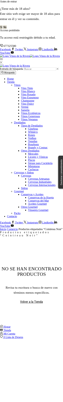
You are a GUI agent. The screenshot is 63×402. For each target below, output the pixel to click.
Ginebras (33, 128)
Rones (31, 135)
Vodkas (32, 138)
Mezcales (33, 153)
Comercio (12, 229)
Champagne (27, 100)
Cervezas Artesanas (39, 178)
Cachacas (33, 169)
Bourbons (33, 144)
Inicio (3, 229)
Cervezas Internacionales (41, 185)
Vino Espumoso (30, 97)
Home (10, 78)
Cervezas (26, 175)
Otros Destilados (30, 150)
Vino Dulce (27, 103)
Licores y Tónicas (38, 156)
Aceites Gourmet (37, 203)
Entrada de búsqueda (11, 68)
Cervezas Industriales (39, 181)
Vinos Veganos (29, 119)
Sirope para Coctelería (40, 163)
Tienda (11, 81)
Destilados (20, 122)
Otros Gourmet (29, 206)
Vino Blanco (28, 91)
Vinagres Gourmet (38, 210)
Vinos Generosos (30, 116)
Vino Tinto (27, 88)
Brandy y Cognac (38, 147)
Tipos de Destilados (32, 125)
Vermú (24, 106)
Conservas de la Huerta (41, 197)
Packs (17, 213)
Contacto (12, 216)
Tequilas (32, 141)
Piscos (31, 160)
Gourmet (19, 191)
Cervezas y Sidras (24, 172)
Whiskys (33, 131)
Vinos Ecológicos (30, 113)
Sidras (24, 188)
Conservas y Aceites (32, 194)
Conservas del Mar (38, 200)
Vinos (17, 85)
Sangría (25, 110)
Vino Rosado (28, 94)
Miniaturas (34, 166)
